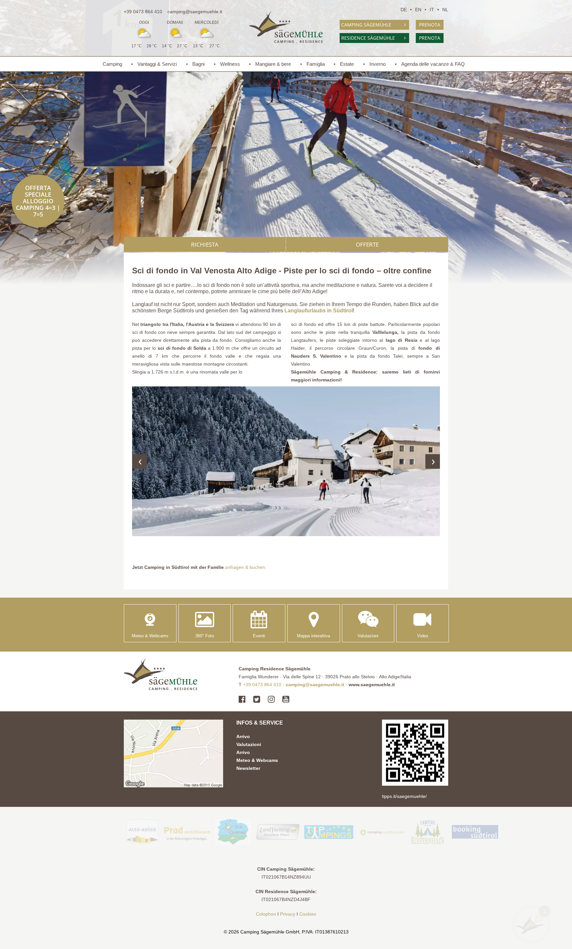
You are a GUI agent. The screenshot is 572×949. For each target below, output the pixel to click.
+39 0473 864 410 (143, 11)
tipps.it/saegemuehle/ (404, 796)
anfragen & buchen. (245, 567)
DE (404, 9)
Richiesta (204, 244)
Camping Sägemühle (366, 24)
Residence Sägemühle (368, 38)
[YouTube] (286, 699)
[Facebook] (244, 699)
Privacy (287, 914)
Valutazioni (248, 744)
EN (418, 9)
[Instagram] (271, 699)
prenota (429, 24)
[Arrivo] (173, 753)
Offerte (367, 244)
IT (432, 9)
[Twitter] (256, 699)
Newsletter (248, 768)
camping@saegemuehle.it (194, 11)
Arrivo (243, 736)
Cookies (307, 914)
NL (445, 9)
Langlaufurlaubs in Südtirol (318, 310)
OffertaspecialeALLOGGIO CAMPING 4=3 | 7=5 (38, 201)
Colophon (266, 914)
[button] (286, 461)
